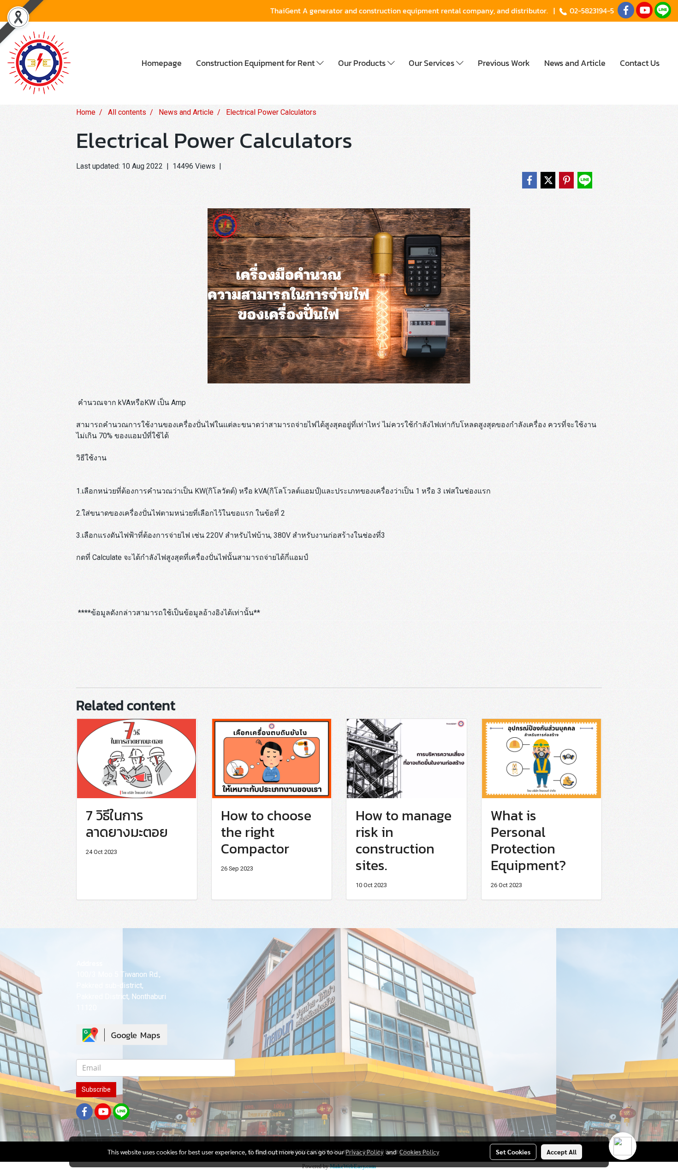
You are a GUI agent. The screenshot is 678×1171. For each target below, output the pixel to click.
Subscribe (96, 1089)
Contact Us (640, 63)
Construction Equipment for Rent (256, 63)
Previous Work (504, 63)
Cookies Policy (419, 1151)
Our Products (362, 63)
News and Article (575, 63)
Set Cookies (513, 1151)
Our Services (432, 63)
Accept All (562, 1151)
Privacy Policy (364, 1151)
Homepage (162, 63)
